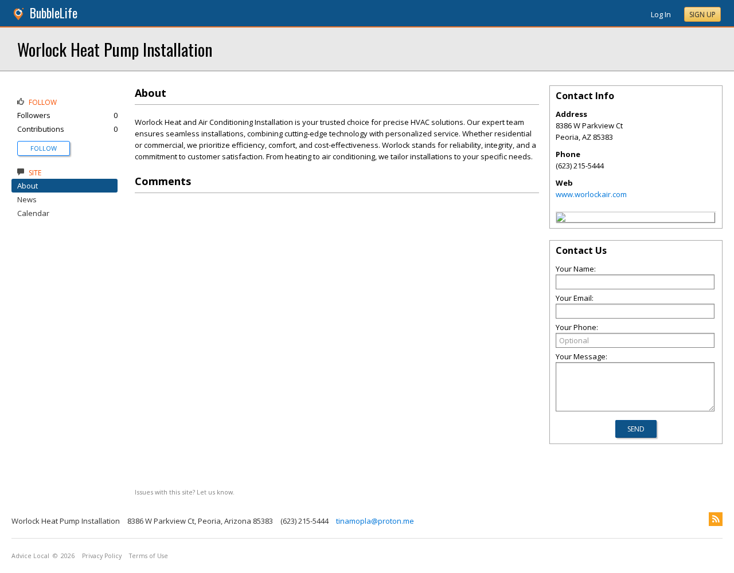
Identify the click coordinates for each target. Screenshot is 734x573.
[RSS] (716, 519)
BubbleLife (53, 13)
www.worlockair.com (591, 194)
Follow (43, 148)
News (27, 199)
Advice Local (30, 556)
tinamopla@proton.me (375, 521)
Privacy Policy (102, 556)
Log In (661, 14)
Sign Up (702, 14)
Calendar (33, 213)
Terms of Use (148, 556)
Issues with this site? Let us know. (185, 492)
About (27, 185)
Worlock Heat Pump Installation (114, 49)
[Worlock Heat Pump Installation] (560, 219)
